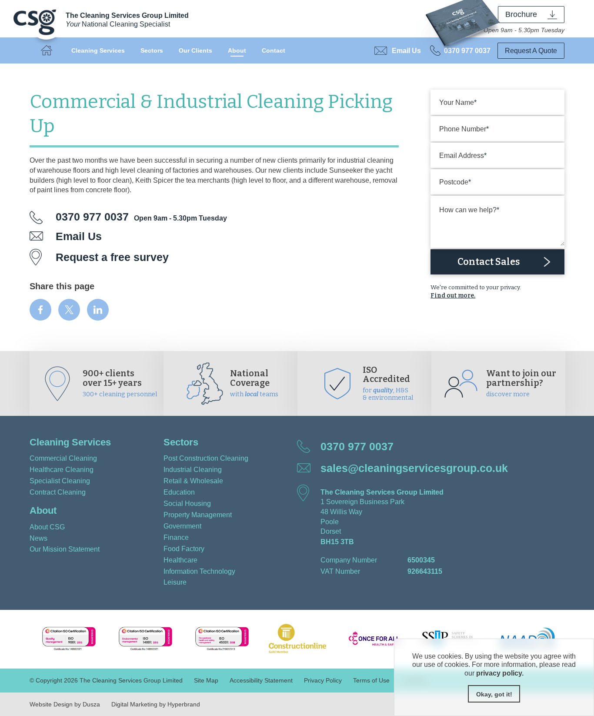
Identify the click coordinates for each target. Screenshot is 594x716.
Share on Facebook (40, 310)
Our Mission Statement (65, 549)
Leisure (175, 582)
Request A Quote (531, 50)
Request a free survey (112, 257)
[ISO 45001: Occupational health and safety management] (221, 639)
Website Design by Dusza (65, 704)
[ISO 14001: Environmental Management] (144, 639)
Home (46, 50)
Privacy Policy (323, 680)
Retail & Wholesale (193, 481)
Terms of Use (371, 680)
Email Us (406, 50)
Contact (273, 50)
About (237, 50)
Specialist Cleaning (60, 481)
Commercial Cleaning (63, 458)
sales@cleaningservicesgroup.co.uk (414, 468)
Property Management (198, 515)
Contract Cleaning (58, 492)
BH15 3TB (337, 541)
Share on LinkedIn (98, 310)
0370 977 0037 (467, 50)
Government (182, 526)
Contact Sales (488, 262)
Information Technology (199, 571)
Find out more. (452, 295)
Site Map (206, 680)
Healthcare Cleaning (61, 469)
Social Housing (187, 503)
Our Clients (195, 50)
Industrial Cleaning (193, 469)
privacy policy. (500, 673)
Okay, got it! (494, 694)
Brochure (521, 14)
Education (179, 492)
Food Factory (184, 548)
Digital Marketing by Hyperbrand (155, 704)
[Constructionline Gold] (297, 639)
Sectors (151, 50)
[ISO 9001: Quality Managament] (68, 639)
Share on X (69, 310)
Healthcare (180, 560)
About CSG (47, 527)
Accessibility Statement (261, 680)
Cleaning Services (98, 50)
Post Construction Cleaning (206, 458)
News (38, 538)
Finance (176, 537)
